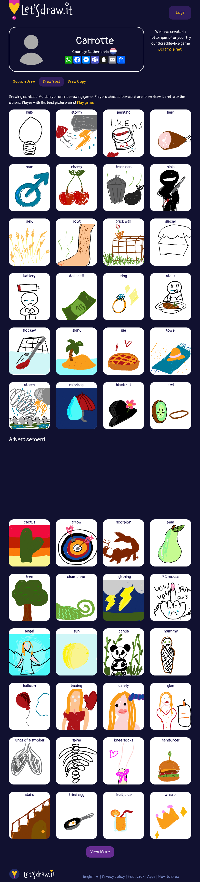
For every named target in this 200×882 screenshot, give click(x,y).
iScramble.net (169, 49)
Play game (85, 102)
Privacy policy (113, 876)
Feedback (136, 876)
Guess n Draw (24, 81)
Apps (151, 876)
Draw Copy (77, 81)
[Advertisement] (100, 479)
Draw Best (51, 81)
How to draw (169, 876)
